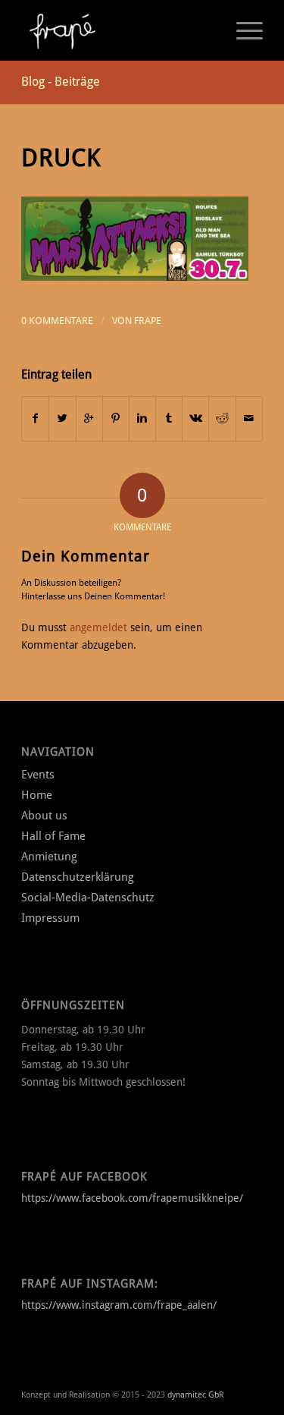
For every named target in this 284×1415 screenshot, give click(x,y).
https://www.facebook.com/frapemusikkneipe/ (132, 1198)
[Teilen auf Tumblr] (169, 418)
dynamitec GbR (195, 1395)
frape (147, 320)
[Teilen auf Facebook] (35, 418)
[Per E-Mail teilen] (249, 418)
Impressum (50, 918)
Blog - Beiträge (60, 81)
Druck (61, 157)
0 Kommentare (57, 320)
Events (38, 774)
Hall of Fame (53, 836)
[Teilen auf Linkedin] (142, 418)
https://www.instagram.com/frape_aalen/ (119, 1305)
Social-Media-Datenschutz (87, 897)
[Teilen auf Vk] (195, 418)
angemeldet (98, 627)
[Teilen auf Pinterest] (116, 418)
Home (36, 795)
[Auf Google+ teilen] (89, 418)
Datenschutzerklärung (77, 877)
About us (44, 815)
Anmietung (49, 856)
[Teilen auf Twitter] (62, 418)
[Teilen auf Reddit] (222, 418)
